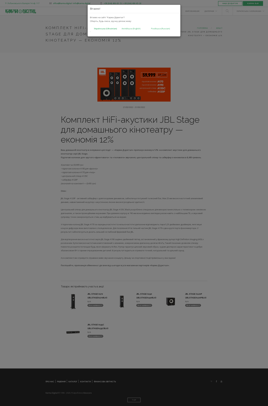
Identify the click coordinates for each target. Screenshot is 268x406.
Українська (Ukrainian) (105, 28)
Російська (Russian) (160, 28)
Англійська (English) (131, 28)
